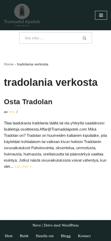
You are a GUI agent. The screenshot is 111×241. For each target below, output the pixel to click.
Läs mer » (23, 166)
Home (9, 64)
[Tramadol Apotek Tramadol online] (22, 15)
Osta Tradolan (28, 102)
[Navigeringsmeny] (101, 15)
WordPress (70, 225)
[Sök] (84, 38)
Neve (37, 225)
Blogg (66, 236)
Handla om (45, 236)
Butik (24, 236)
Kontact (84, 236)
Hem (9, 236)
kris (11, 112)
